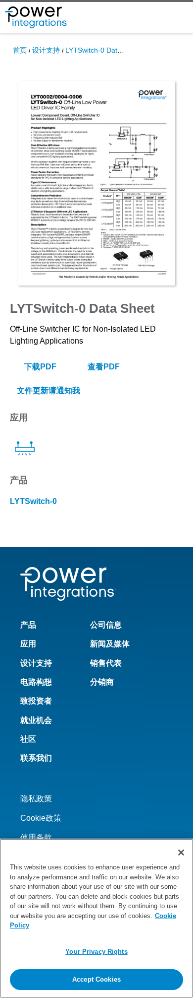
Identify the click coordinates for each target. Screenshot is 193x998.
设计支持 (46, 50)
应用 (28, 644)
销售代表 (106, 663)
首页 (20, 50)
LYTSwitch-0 (33, 501)
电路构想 (36, 682)
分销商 (102, 682)
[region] (96, 918)
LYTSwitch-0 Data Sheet (103, 50)
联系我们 (36, 758)
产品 (28, 625)
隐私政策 (36, 798)
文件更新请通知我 (47, 390)
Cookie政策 (40, 818)
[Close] (181, 852)
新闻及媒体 (110, 644)
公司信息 (106, 625)
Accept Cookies (96, 979)
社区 (28, 739)
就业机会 (36, 720)
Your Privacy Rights (96, 951)
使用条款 (36, 837)
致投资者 (36, 701)
